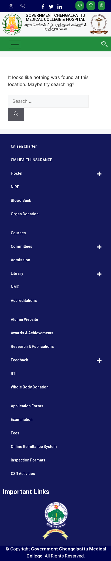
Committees (21, 246)
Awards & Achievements (32, 333)
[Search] (16, 114)
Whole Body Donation (29, 387)
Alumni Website (24, 319)
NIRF (15, 187)
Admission (20, 260)
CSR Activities (23, 473)
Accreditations (24, 300)
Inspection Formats (28, 460)
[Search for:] (48, 101)
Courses (18, 233)
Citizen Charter (24, 146)
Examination (22, 419)
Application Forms (27, 406)
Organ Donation (25, 214)
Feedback (19, 360)
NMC (15, 287)
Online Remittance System (34, 446)
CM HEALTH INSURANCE (31, 160)
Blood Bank (21, 200)
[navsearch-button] (104, 44)
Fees (15, 433)
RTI (13, 373)
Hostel (16, 173)
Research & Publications (32, 346)
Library (17, 273)
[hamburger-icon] (15, 44)
